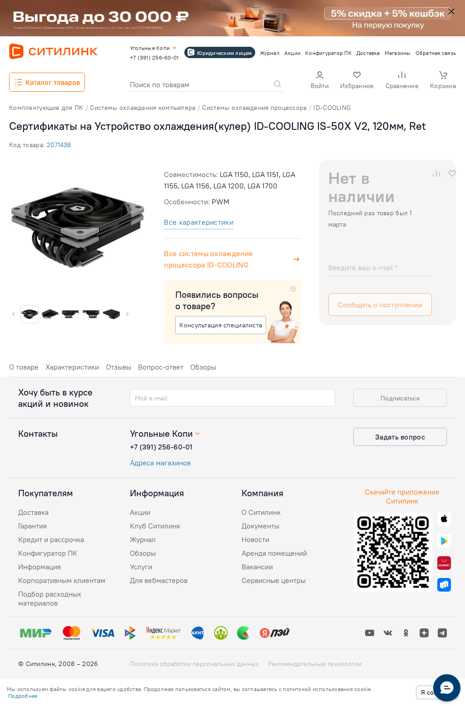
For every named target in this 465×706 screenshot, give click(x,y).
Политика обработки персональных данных (194, 664)
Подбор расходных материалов (49, 598)
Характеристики (72, 366)
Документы (260, 525)
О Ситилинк (261, 512)
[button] (320, 81)
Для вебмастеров (159, 580)
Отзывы (118, 366)
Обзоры (203, 366)
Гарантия (32, 525)
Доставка (33, 512)
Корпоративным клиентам (61, 580)
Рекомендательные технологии (314, 664)
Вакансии (257, 566)
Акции (140, 512)
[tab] (24, 369)
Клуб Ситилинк (155, 525)
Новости (255, 539)
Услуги (141, 566)
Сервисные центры (274, 580)
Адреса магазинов (160, 462)
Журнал (143, 539)
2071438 (59, 145)
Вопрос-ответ (160, 366)
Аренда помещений (274, 553)
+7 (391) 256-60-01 (161, 446)
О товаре (24, 366)
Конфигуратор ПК (47, 553)
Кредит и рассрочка (51, 539)
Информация (39, 566)
